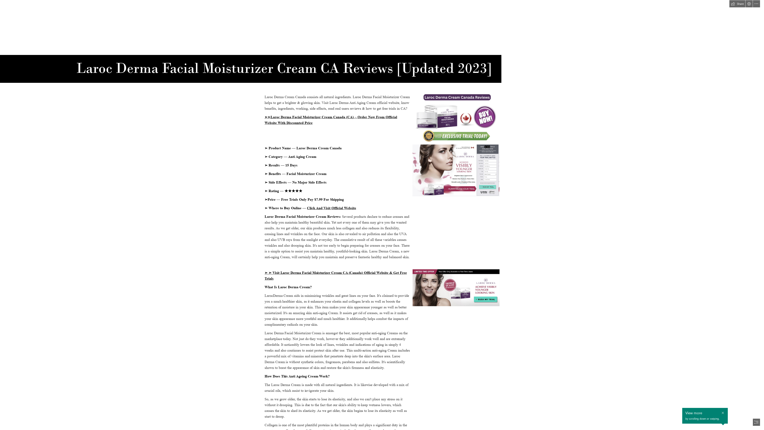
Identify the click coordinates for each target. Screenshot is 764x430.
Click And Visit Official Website (331, 208)
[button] (737, 3)
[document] (382, 215)
